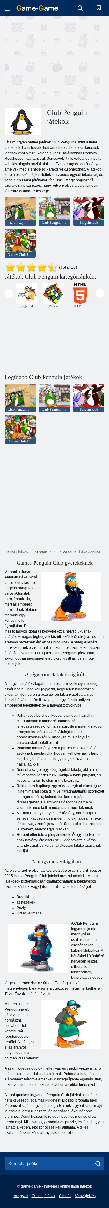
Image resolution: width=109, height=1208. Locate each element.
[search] (97, 1163)
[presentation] (9, 293)
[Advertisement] (82, 61)
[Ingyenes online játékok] (37, 8)
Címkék (65, 1196)
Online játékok (43, 1196)
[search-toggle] (80, 8)
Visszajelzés (85, 1196)
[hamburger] (7, 8)
